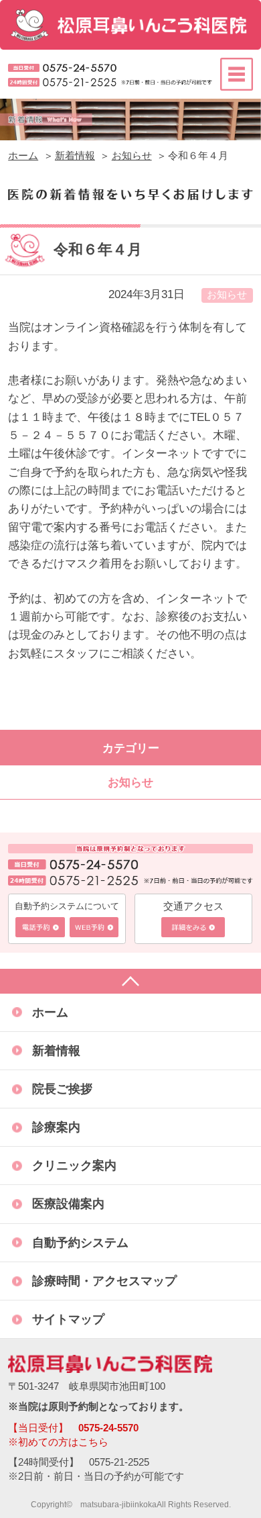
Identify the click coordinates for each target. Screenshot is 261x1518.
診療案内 (56, 1127)
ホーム (23, 155)
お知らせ (132, 155)
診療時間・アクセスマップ (104, 1281)
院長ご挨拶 (62, 1089)
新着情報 (75, 155)
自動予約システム (80, 1242)
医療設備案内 (68, 1203)
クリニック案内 (74, 1165)
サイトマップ (68, 1319)
